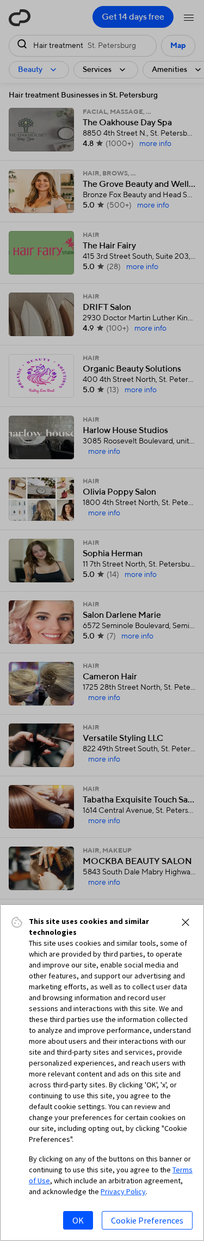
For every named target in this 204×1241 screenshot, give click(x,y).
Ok (78, 1220)
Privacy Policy (123, 1191)
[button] (185, 922)
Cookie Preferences (147, 1220)
